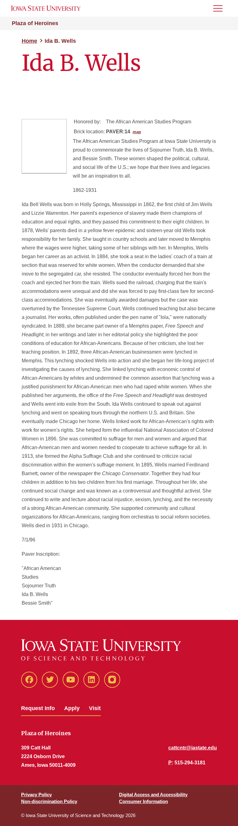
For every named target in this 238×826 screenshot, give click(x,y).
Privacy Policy (36, 794)
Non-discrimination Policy (49, 801)
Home (29, 41)
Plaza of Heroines (35, 23)
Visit (95, 708)
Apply (72, 708)
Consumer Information (143, 801)
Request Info (38, 708)
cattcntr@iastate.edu (192, 747)
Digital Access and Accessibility (153, 794)
